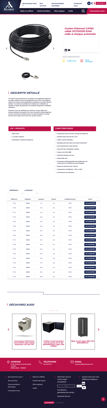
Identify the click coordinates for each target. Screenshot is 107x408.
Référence (14, 190)
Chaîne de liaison (43, 11)
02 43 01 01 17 (47, 364)
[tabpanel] (24, 331)
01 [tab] (49, 310)
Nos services (43, 5)
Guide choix (71, 61)
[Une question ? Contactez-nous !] (103, 399)
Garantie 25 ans (63, 396)
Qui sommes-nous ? (29, 5)
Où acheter (90, 203)
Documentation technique (58, 5)
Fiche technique (89, 60)
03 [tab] (54, 310)
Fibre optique (59, 11)
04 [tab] (56, 310)
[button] (89, 3)
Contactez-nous (78, 5)
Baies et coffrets (26, 11)
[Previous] (7, 48)
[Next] (53, 48)
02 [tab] (51, 310)
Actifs (70, 11)
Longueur (28, 190)
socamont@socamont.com (84, 364)
